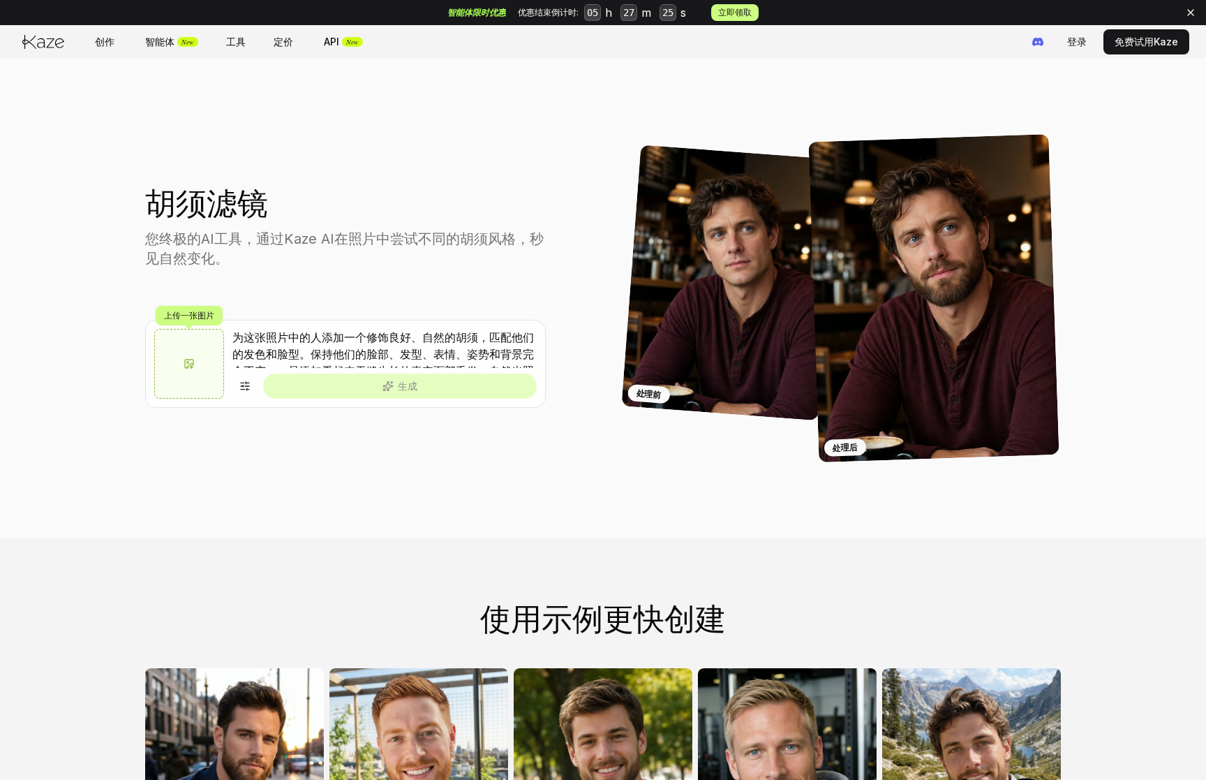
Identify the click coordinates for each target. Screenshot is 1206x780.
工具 (236, 41)
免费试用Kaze (1146, 41)
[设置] (245, 386)
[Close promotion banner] (1190, 12)
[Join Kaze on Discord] (1037, 41)
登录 (1077, 41)
